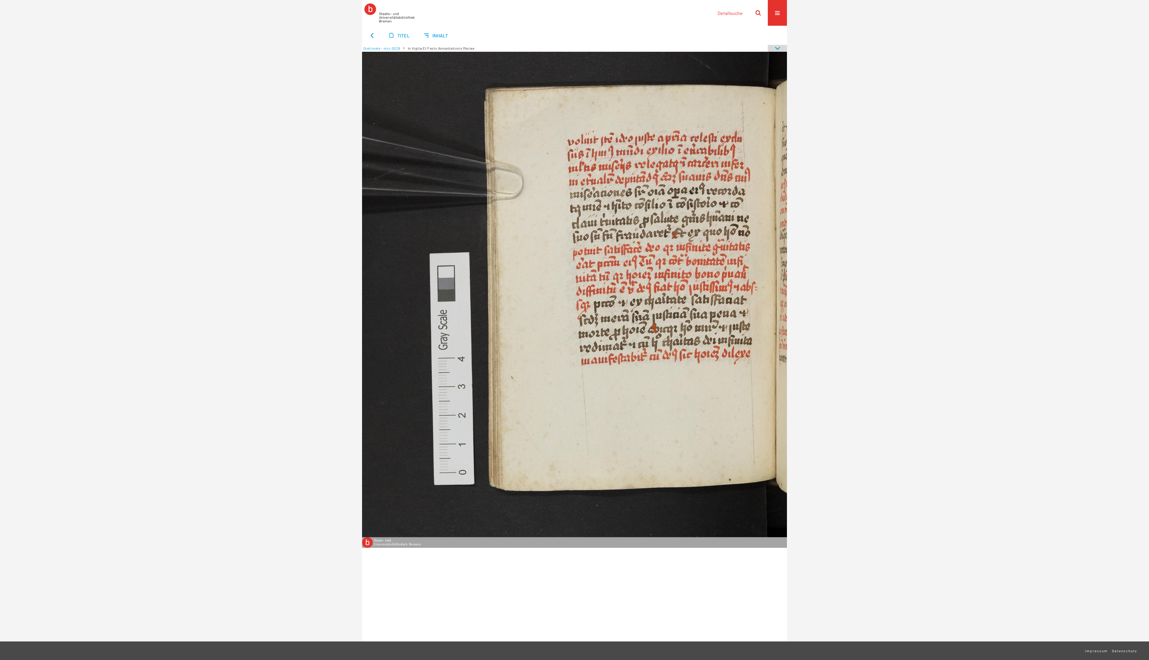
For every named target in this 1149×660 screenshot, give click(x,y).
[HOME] (389, 13)
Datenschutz (1124, 651)
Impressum (1096, 651)
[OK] (758, 13)
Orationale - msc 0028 (381, 48)
